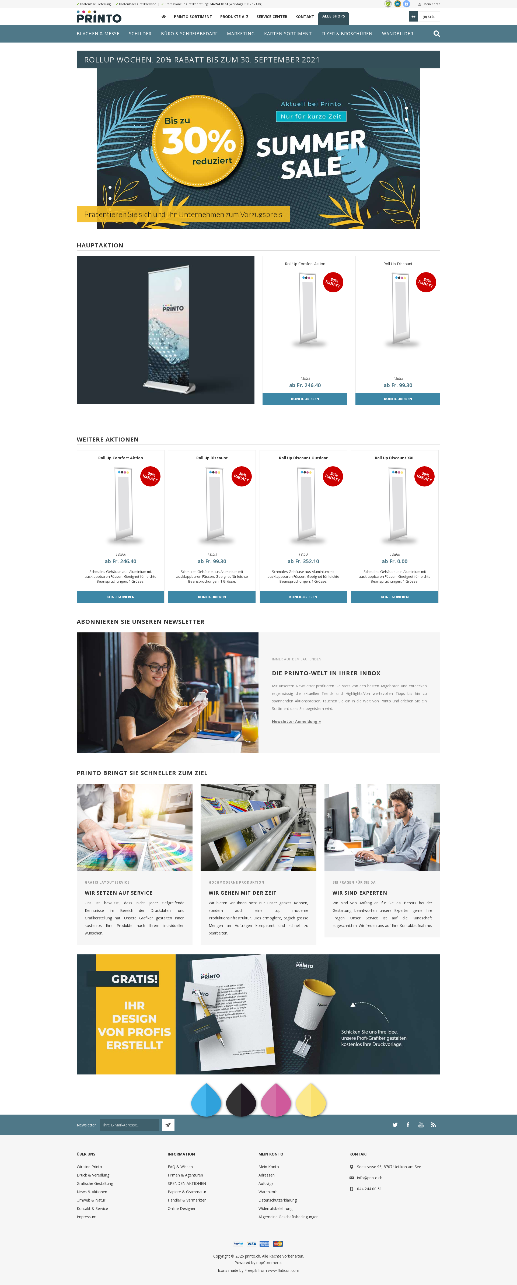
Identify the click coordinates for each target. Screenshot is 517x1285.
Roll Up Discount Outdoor (303, 457)
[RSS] (433, 1125)
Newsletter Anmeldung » (296, 721)
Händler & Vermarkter (187, 1200)
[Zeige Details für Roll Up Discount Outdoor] (303, 504)
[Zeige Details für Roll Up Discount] (398, 309)
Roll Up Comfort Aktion (305, 263)
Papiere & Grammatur (187, 1191)
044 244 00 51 (218, 4)
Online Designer (181, 1208)
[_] (164, 16)
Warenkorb (268, 1191)
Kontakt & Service (92, 1208)
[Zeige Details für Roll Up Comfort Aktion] (305, 309)
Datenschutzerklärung (277, 1200)
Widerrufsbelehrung (275, 1208)
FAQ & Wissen (180, 1166)
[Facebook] (408, 1125)
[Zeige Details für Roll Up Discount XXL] (394, 504)
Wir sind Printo (89, 1166)
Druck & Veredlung (93, 1175)
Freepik (250, 1270)
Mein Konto (432, 4)
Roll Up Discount (398, 263)
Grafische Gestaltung (95, 1183)
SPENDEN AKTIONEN (187, 1183)
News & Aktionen (92, 1191)
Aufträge (266, 1183)
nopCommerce (269, 1262)
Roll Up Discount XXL (394, 457)
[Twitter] (395, 1125)
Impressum (86, 1216)
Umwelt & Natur (91, 1200)
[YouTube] (421, 1125)
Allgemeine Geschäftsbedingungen (288, 1216)
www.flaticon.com (283, 1270)
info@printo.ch (369, 1177)
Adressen (266, 1175)
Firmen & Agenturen (185, 1175)
